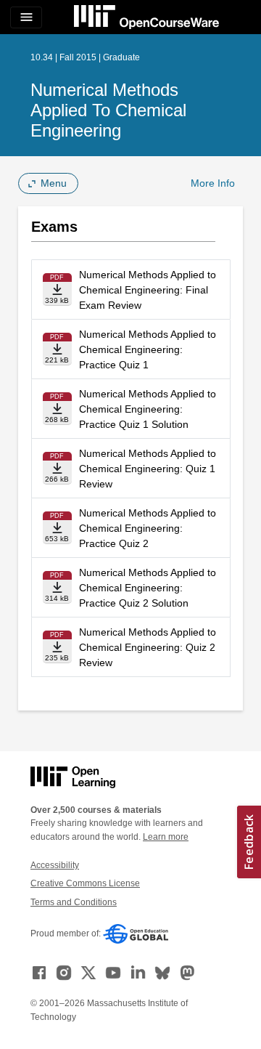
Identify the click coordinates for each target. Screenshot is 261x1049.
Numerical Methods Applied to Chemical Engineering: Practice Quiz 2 (147, 528)
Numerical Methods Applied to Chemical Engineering (108, 110)
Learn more (165, 837)
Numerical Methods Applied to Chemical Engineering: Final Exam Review (147, 290)
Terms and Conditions (73, 902)
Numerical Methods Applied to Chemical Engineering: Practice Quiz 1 (147, 349)
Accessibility (54, 865)
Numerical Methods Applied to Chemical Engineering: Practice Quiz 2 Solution (147, 588)
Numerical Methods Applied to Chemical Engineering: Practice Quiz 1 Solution (147, 409)
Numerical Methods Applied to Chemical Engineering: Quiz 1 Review (147, 468)
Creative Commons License (85, 883)
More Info (213, 183)
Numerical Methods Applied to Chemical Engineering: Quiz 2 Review (147, 647)
